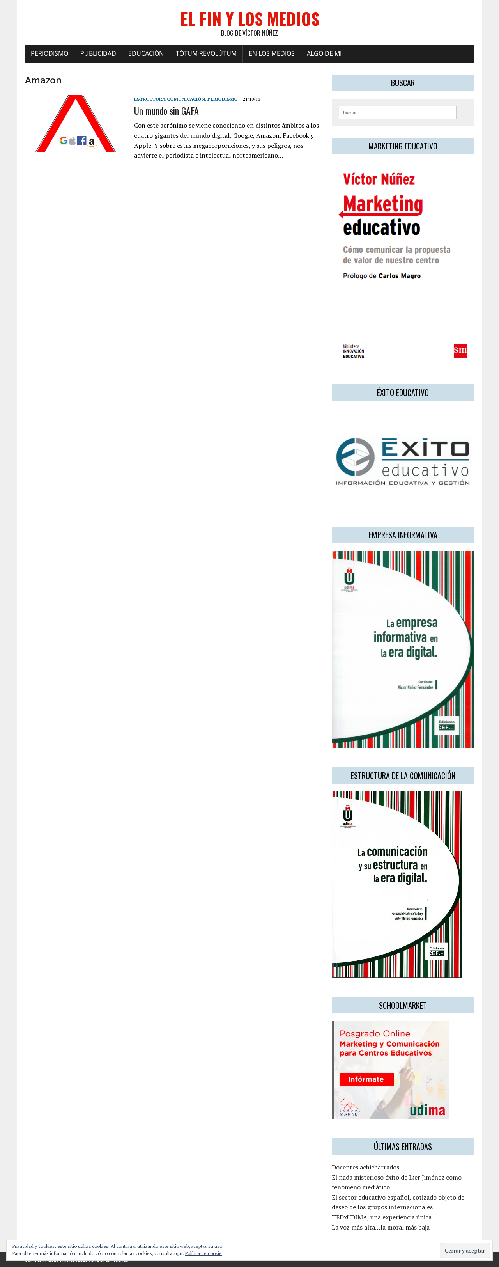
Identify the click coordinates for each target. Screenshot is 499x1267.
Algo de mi (324, 53)
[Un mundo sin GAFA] (75, 146)
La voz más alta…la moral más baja (381, 1227)
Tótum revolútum (206, 53)
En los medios (272, 53)
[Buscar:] (398, 111)
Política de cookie (203, 1253)
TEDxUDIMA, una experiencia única (382, 1217)
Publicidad (98, 53)
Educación (146, 53)
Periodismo (49, 53)
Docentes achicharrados (365, 1167)
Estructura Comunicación (169, 99)
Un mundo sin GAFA (166, 110)
